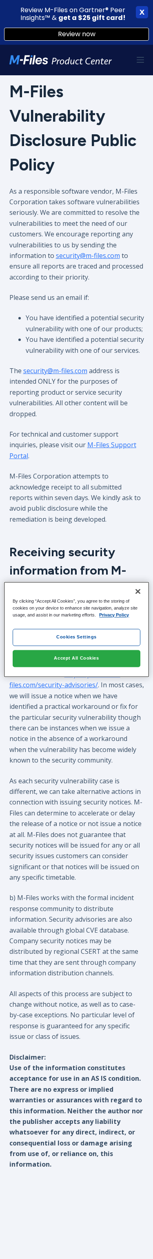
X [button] (142, 12)
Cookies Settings (76, 637)
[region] (76, 629)
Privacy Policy (114, 615)
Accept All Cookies (76, 658)
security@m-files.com (88, 255)
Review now (76, 34)
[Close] (138, 591)
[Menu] (140, 59)
